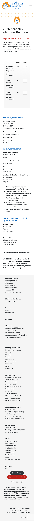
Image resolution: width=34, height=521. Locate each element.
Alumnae (9, 326)
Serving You (10, 375)
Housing (8, 354)
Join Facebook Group (13, 337)
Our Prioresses (10, 446)
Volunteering (10, 414)
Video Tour (9, 391)
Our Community (11, 441)
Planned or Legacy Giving (14, 412)
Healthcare (9, 359)
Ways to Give (10, 409)
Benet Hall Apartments (13, 400)
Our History (9, 452)
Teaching (8, 352)
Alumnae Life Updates (13, 333)
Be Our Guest (10, 425)
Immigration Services (13, 350)
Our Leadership (10, 448)
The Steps (9, 283)
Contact (8, 466)
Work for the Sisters (13, 299)
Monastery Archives (12, 459)
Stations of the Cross (13, 387)
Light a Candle (10, 384)
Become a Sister (11, 278)
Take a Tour (9, 389)
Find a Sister (9, 443)
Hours (7, 468)
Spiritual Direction (11, 380)
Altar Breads (9, 312)
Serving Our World (12, 348)
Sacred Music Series (12, 398)
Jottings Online (10, 330)
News (7, 457)
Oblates (8, 319)
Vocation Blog (10, 290)
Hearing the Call (11, 281)
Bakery (7, 310)
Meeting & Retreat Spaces (15, 430)
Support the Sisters (12, 407)
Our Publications (11, 455)
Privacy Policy (25, 517)
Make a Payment (11, 432)
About (7, 439)
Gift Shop (9, 308)
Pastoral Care (10, 361)
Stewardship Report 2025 (14, 419)
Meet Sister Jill (10, 285)
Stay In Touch (17, 473)
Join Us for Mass (11, 393)
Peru (7, 366)
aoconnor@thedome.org (18, 263)
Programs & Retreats (13, 377)
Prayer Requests (11, 382)
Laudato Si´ (9, 368)
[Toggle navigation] (30, 4)
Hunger (8, 357)
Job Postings (10, 301)
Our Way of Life (10, 450)
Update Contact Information (16, 335)
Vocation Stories (11, 288)
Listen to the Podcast (13, 292)
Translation (9, 364)
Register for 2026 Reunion (14, 328)
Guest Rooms (10, 427)
